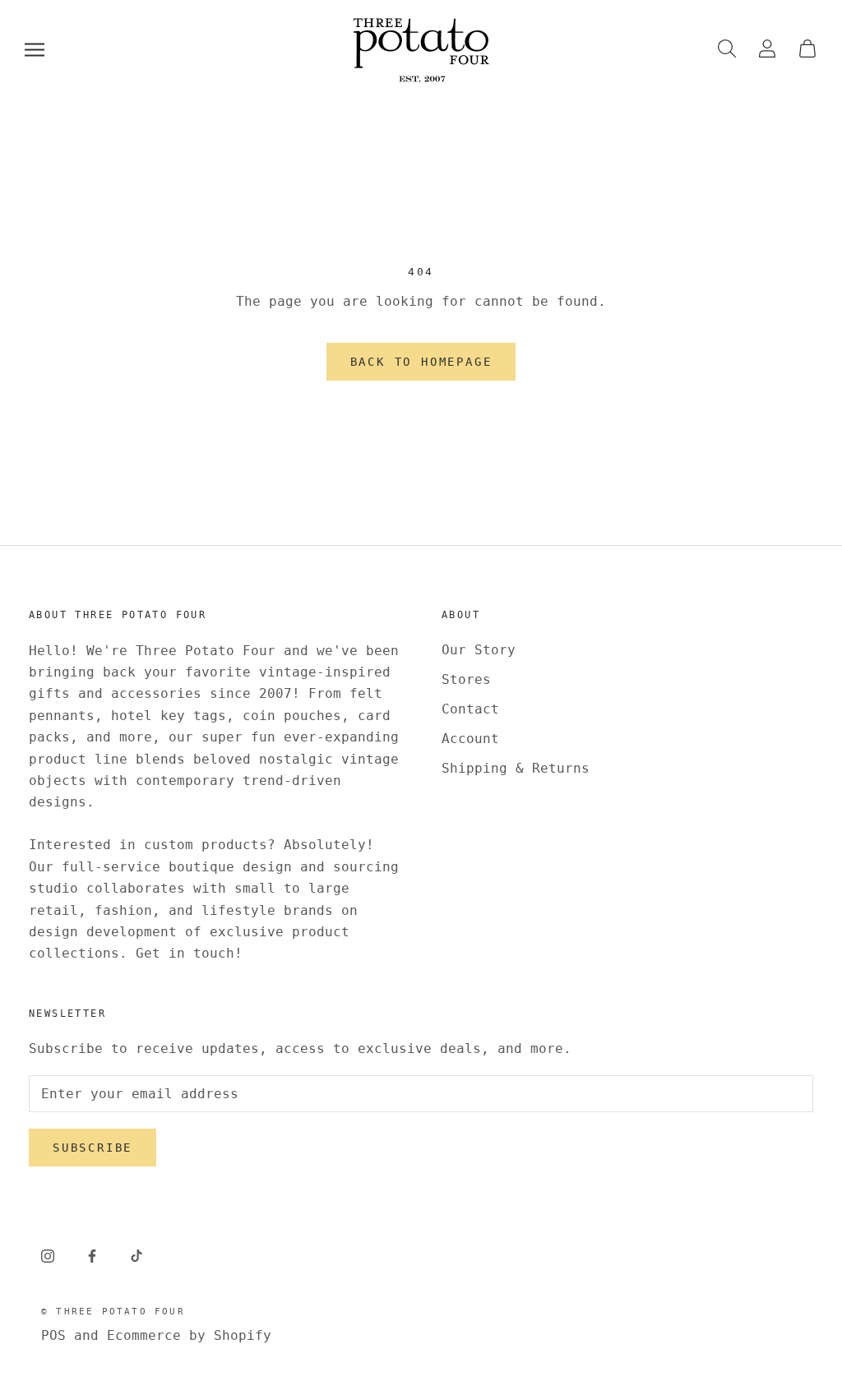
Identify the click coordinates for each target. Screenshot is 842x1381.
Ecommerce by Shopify (189, 1335)
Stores (466, 679)
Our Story (479, 650)
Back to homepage (421, 361)
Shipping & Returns (516, 768)
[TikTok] (136, 1256)
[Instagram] (47, 1256)
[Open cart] (807, 50)
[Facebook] (92, 1256)
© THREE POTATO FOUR (113, 1311)
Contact (470, 709)
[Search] (727, 50)
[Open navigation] (34, 50)
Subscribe (92, 1147)
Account (470, 738)
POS (53, 1335)
